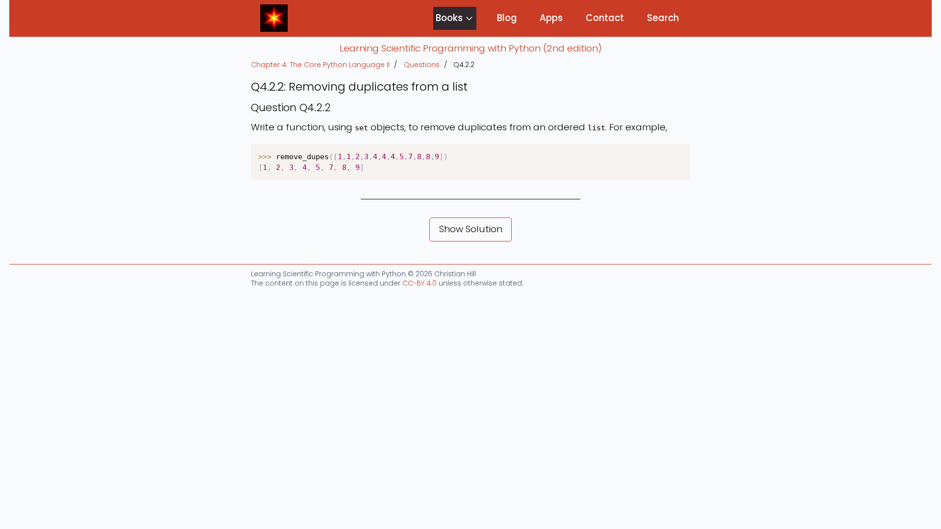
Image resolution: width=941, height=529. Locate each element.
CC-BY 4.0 (419, 283)
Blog (507, 17)
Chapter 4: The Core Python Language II (320, 65)
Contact (605, 17)
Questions (422, 65)
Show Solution (470, 229)
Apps (551, 17)
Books (449, 17)
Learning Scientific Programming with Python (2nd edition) (471, 48)
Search (663, 17)
